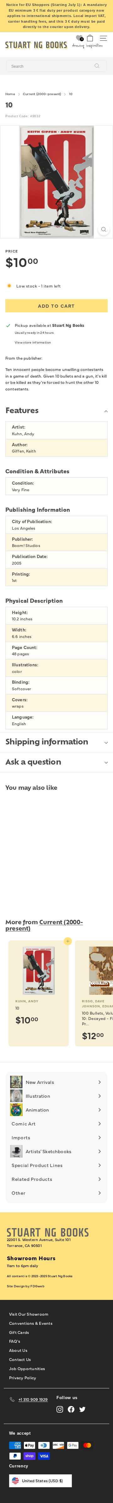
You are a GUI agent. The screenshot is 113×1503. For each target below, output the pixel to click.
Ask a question (33, 762)
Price (11, 250)
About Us (18, 1350)
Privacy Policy (22, 1377)
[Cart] (90, 38)
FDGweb (37, 1286)
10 (71, 93)
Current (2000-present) (42, 93)
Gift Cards (19, 1332)
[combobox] (56, 66)
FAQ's (14, 1341)
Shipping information (46, 742)
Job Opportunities (27, 1368)
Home (10, 93)
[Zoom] (104, 229)
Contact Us (20, 1359)
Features (21, 411)
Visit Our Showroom (29, 1314)
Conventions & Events (30, 1323)
